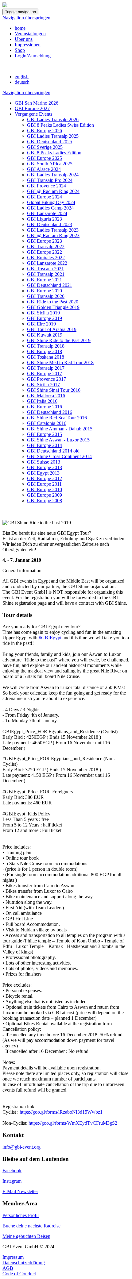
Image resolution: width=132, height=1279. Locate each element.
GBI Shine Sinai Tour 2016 (53, 390)
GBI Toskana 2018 (45, 357)
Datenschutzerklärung (23, 1262)
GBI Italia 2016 (42, 401)
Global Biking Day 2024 (51, 202)
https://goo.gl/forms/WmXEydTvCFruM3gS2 (73, 1123)
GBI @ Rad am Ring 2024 (53, 191)
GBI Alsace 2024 (44, 169)
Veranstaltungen (30, 33)
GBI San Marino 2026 (36, 103)
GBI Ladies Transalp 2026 (53, 119)
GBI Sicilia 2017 (43, 384)
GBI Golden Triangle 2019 (53, 307)
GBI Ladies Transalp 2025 (53, 136)
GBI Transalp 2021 (45, 274)
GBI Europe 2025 (44, 158)
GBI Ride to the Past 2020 (52, 301)
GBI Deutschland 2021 (49, 285)
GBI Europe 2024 (44, 196)
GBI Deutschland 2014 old (53, 450)
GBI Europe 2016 (44, 406)
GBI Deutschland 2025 (49, 141)
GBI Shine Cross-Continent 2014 (59, 456)
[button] (66, 570)
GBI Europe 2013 (44, 467)
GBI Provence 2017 (46, 379)
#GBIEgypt (50, 637)
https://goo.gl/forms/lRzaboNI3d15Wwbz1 (61, 1112)
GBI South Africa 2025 (49, 163)
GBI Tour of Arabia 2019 (51, 329)
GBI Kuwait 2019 (44, 334)
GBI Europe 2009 (44, 495)
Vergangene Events (33, 114)
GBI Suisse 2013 (43, 461)
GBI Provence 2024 (46, 185)
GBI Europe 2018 (44, 351)
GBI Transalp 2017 (45, 368)
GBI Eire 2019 (41, 323)
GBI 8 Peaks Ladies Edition (54, 152)
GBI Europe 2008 (44, 500)
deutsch (22, 82)
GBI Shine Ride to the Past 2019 (59, 340)
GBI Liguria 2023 (44, 219)
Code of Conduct (19, 1273)
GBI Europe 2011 (44, 484)
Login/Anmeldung (33, 55)
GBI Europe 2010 (44, 489)
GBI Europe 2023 (44, 241)
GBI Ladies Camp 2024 (50, 207)
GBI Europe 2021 (44, 279)
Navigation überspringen (26, 17)
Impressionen (28, 44)
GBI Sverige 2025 (45, 147)
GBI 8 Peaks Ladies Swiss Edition (60, 125)
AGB (7, 1268)
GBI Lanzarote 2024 (47, 213)
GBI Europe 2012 (44, 478)
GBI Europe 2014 (44, 445)
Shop (20, 50)
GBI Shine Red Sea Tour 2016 (57, 417)
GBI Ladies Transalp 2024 (53, 174)
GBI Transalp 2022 (45, 246)
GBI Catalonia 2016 (46, 423)
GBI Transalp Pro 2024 (49, 180)
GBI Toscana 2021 (45, 268)
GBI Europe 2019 (44, 318)
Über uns (24, 39)
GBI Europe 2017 (44, 373)
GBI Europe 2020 (44, 290)
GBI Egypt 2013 (43, 473)
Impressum (13, 1257)
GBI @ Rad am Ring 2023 (53, 235)
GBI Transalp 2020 (45, 296)
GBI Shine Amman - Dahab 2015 (59, 428)
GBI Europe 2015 (44, 434)
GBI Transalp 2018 (45, 346)
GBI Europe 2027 (32, 108)
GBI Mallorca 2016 (46, 395)
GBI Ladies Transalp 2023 (53, 230)
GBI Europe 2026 (44, 130)
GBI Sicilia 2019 (43, 312)
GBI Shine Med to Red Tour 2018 (60, 362)
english (22, 76)
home (20, 28)
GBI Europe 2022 (44, 252)
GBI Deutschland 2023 (49, 224)
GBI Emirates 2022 (46, 257)
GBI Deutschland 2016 (49, 412)
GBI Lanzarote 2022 (47, 263)
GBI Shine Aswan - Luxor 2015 (58, 439)
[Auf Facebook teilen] (4, 517)
